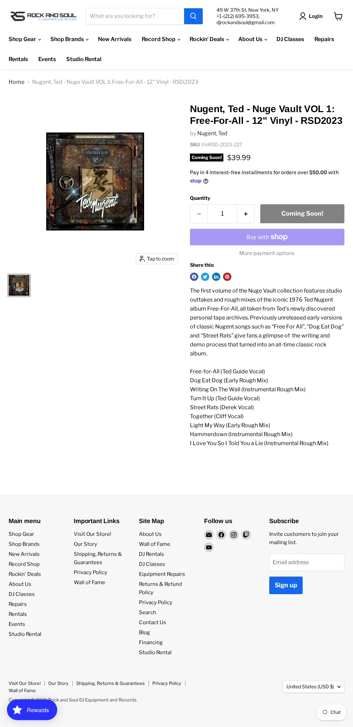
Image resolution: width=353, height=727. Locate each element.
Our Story (85, 544)
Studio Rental (83, 59)
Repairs (324, 39)
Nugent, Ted (212, 133)
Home (16, 82)
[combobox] (135, 16)
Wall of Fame (89, 582)
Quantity (200, 198)
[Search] (193, 16)
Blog (144, 632)
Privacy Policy (90, 572)
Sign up (286, 585)
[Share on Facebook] (194, 277)
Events (47, 59)
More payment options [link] (267, 253)
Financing (151, 642)
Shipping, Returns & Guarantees (110, 683)
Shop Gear (23, 39)
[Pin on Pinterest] (227, 277)
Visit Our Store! (92, 534)
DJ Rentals (151, 554)
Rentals (18, 59)
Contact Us (152, 622)
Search (147, 612)
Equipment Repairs (162, 574)
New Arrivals (114, 39)
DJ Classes (290, 39)
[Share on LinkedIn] (216, 277)
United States (310, 686)
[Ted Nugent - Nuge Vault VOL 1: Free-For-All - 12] (19, 285)
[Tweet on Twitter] (205, 277)
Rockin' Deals (207, 39)
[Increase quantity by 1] (246, 213)
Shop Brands (67, 39)
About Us (250, 39)
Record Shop (159, 39)
